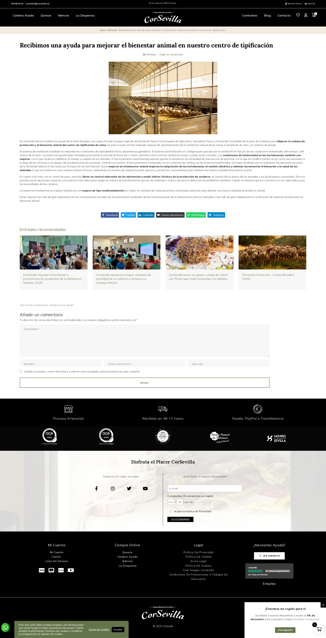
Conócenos (249, 15)
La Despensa (85, 15)
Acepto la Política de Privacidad (192, 511)
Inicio (103, 30)
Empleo (269, 583)
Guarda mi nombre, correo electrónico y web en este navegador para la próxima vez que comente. (82, 371)
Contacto (284, 15)
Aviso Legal (198, 561)
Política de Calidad (198, 556)
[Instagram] (113, 488)
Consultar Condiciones (307, 619)
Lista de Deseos (56, 561)
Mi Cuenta (57, 552)
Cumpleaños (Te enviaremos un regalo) (190, 496)
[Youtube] (145, 488)
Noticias (112, 30)
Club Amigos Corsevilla (198, 570)
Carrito (57, 556)
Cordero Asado (23, 15)
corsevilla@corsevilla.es (37, 3)
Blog (267, 15)
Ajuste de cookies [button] (99, 629)
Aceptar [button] (118, 629)
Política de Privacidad (198, 552)
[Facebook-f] (96, 488)
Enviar (144, 382)
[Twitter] (129, 488)
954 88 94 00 (17, 3)
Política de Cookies (198, 565)
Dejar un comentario (171, 54)
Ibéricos (63, 15)
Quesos (46, 15)
